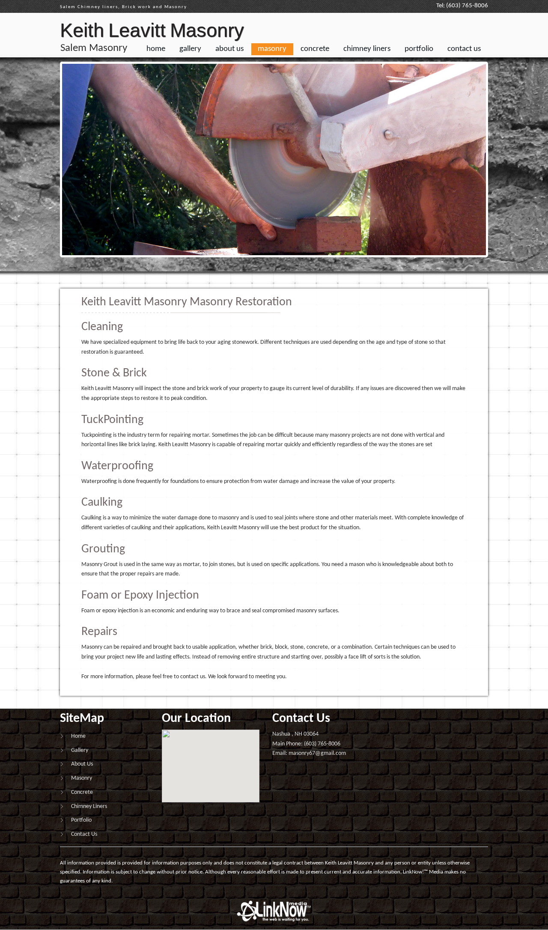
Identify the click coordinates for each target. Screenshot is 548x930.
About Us (229, 49)
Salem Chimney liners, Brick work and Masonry (123, 7)
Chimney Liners (366, 49)
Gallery (190, 49)
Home (155, 49)
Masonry (272, 49)
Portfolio (419, 49)
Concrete (315, 49)
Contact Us (464, 49)
